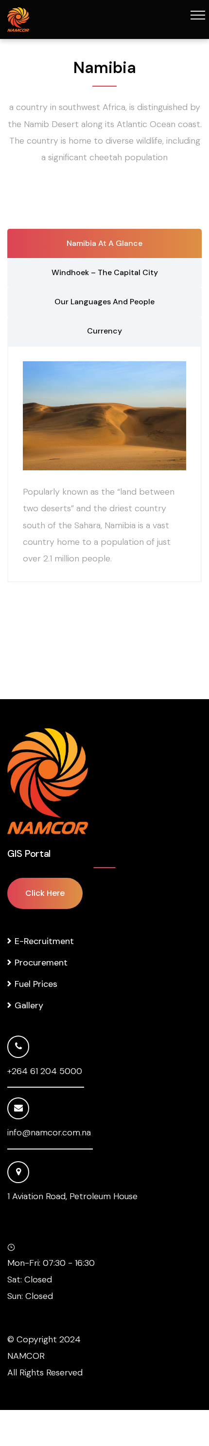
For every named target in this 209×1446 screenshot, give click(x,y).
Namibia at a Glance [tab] (104, 243)
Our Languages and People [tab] (104, 302)
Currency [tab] (104, 331)
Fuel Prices (36, 984)
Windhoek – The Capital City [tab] (105, 272)
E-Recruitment (44, 941)
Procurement (41, 962)
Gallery (29, 1005)
